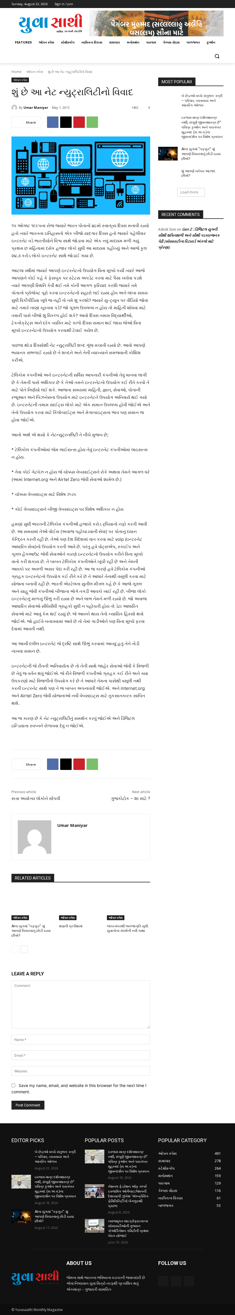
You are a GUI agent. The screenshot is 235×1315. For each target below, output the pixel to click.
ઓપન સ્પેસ (34, 71)
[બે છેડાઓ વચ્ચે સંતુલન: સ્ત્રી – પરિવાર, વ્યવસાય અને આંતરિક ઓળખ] (168, 100)
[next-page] (24, 949)
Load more (189, 192)
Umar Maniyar (35, 107)
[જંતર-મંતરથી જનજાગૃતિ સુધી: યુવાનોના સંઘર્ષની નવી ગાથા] (128, 905)
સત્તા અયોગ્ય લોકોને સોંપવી (35, 798)
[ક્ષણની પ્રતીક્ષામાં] (80, 905)
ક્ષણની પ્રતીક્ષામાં (71, 926)
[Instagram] (196, 4)
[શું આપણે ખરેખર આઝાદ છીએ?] (168, 176)
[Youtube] (220, 4)
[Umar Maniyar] (15, 107)
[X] (204, 4)
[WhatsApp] (92, 122)
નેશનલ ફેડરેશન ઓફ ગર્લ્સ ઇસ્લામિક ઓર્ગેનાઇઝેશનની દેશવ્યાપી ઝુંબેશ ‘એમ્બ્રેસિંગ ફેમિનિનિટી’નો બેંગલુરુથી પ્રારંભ (128, 1196)
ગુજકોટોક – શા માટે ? (130, 798)
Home (16, 71)
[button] (217, 56)
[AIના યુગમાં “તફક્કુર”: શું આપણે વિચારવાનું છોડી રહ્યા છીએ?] (33, 905)
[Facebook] (188, 4)
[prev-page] (15, 949)
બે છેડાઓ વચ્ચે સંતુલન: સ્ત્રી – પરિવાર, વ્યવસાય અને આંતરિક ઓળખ (201, 101)
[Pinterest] (79, 122)
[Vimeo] (212, 4)
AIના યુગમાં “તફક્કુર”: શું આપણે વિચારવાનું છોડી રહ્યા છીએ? (31, 931)
